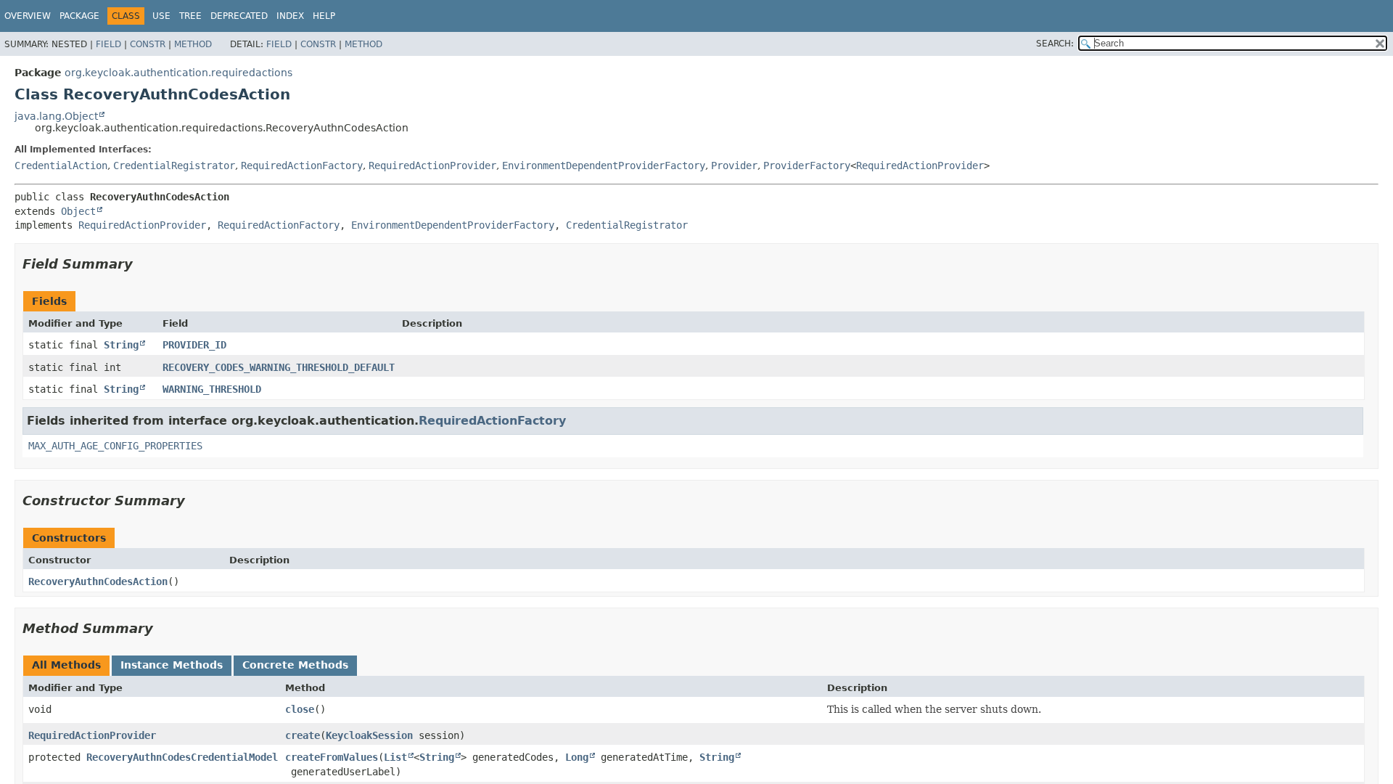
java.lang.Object (56, 116)
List (395, 757)
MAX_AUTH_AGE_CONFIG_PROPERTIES (115, 446)
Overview (27, 16)
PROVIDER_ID (194, 345)
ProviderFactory (806, 165)
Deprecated (239, 16)
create (302, 735)
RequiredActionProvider (432, 165)
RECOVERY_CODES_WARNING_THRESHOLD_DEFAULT (279, 367)
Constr (147, 44)
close (299, 709)
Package (79, 16)
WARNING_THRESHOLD (212, 389)
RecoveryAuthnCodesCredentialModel (182, 757)
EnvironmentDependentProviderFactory (603, 165)
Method (193, 44)
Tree (190, 16)
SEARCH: (1055, 43)
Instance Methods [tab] (171, 665)
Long (576, 757)
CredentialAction (61, 165)
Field (108, 44)
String (121, 345)
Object (78, 211)
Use (161, 16)
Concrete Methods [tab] (295, 665)
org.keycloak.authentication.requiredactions (178, 72)
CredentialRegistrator (174, 165)
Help (324, 16)
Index (290, 16)
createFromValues (331, 757)
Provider (734, 165)
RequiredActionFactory (302, 165)
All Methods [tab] (66, 665)
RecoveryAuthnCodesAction (98, 581)
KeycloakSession (369, 735)
